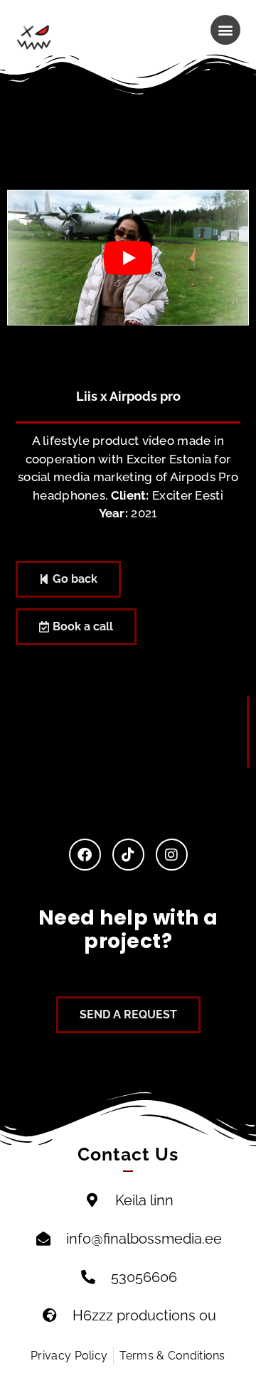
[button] (225, 30)
